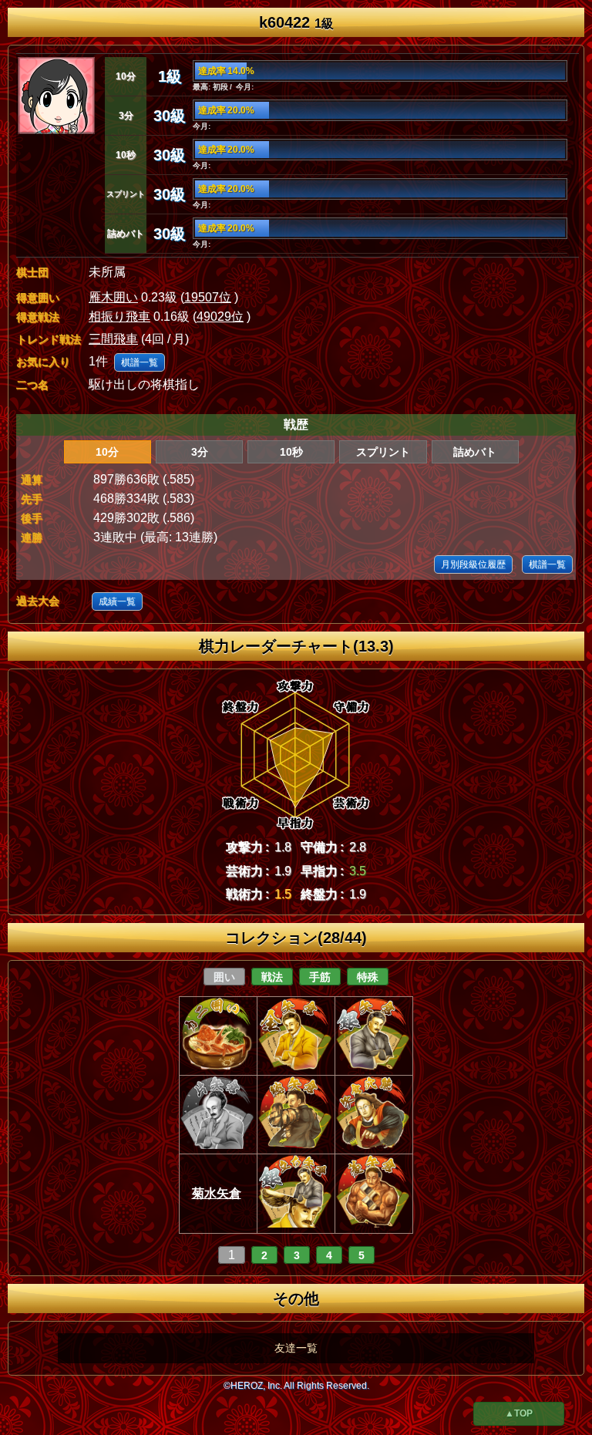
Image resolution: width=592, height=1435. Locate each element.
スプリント (383, 452)
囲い (224, 977)
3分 (199, 452)
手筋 (320, 977)
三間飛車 (113, 338)
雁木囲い (113, 297)
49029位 (220, 316)
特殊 (367, 977)
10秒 (291, 452)
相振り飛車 (119, 316)
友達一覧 (296, 1348)
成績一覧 (117, 601)
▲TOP (519, 1413)
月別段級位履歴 (473, 564)
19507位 (207, 297)
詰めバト (474, 452)
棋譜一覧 (139, 362)
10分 (107, 452)
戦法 (272, 977)
